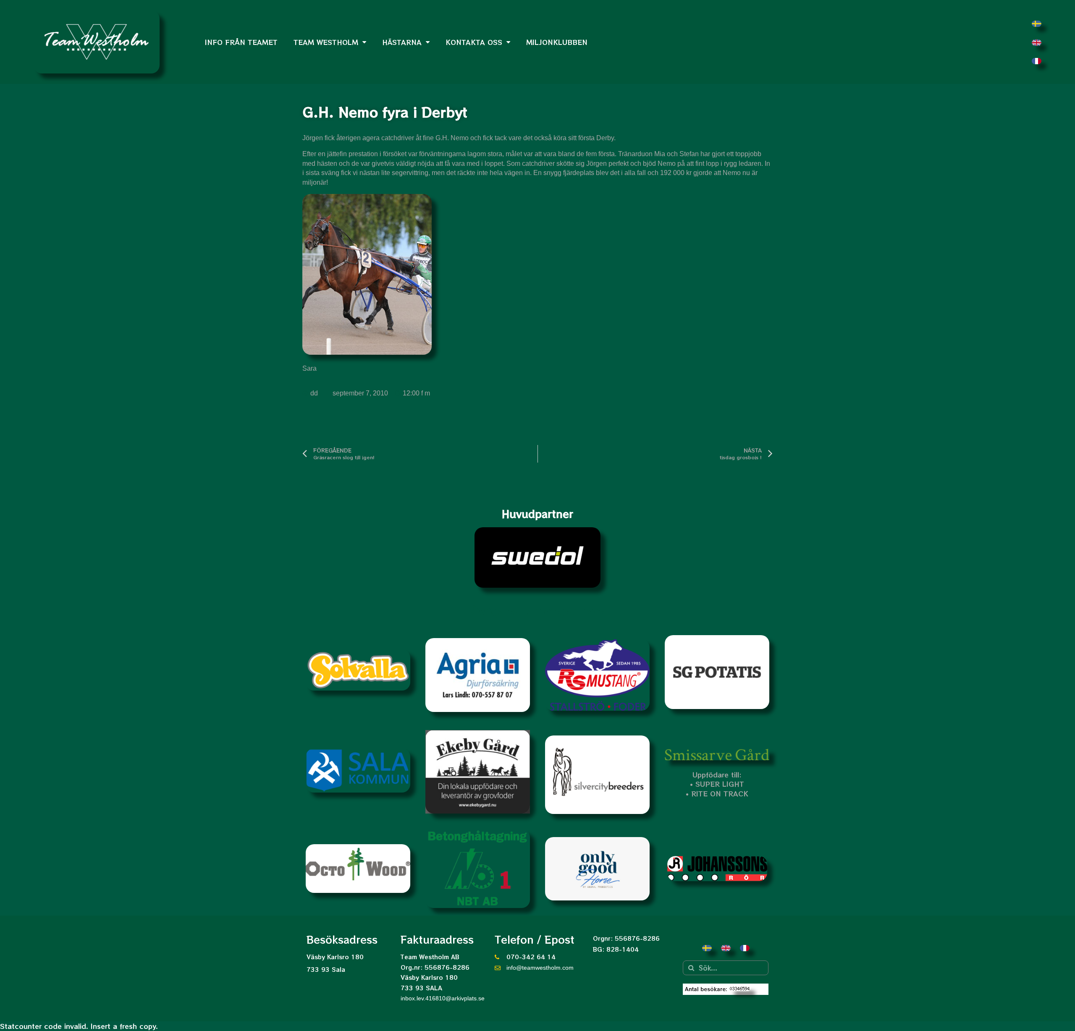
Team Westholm (326, 42)
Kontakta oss (474, 42)
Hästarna (402, 42)
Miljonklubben (556, 42)
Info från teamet (241, 42)
